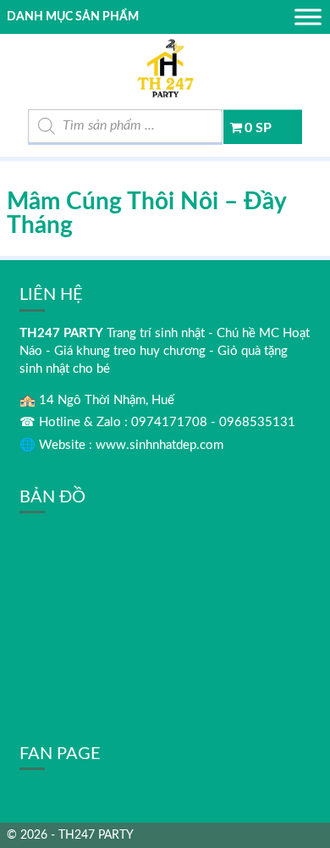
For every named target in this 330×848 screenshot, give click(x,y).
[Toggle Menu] (308, 16)
